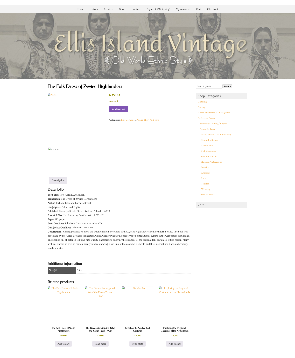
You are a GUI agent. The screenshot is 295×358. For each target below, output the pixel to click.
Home (80, 9)
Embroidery (207, 145)
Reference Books (206, 118)
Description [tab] (58, 180)
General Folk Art (209, 156)
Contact (136, 9)
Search (227, 86)
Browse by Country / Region (213, 123)
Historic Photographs (211, 162)
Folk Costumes (128, 120)
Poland (139, 120)
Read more (100, 344)
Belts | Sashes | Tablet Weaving (216, 134)
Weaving (205, 189)
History (94, 9)
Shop (122, 9)
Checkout (212, 9)
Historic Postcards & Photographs (214, 113)
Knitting (205, 173)
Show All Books (151, 120)
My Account (183, 9)
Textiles (205, 184)
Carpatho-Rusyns (209, 140)
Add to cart (118, 109)
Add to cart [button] (63, 344)
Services (108, 9)
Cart (198, 9)
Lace (203, 178)
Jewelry (201, 107)
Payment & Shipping (158, 9)
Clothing (202, 102)
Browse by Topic (207, 129)
